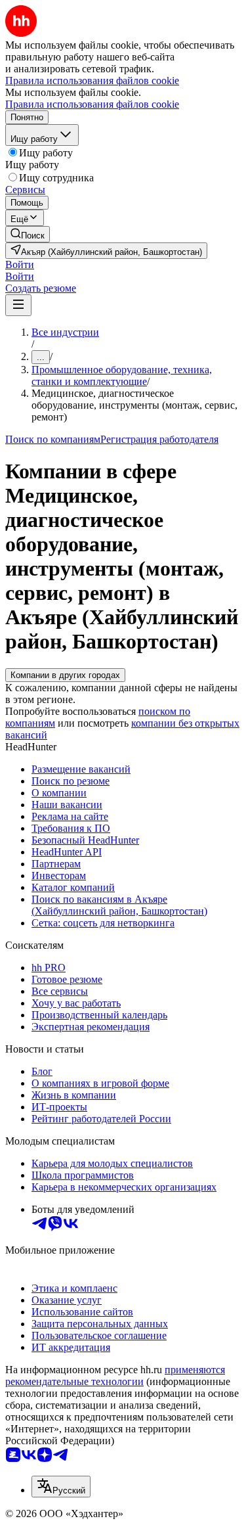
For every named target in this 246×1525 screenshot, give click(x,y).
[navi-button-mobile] (18, 305)
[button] (19, 264)
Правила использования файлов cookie (92, 104)
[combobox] (61, 1486)
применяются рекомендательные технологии (115, 1375)
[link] (27, 234)
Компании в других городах (65, 675)
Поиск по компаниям (52, 439)
